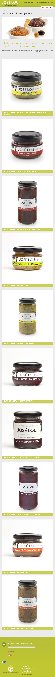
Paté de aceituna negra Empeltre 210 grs (22, 457)
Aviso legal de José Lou (14, 639)
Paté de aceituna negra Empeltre (19, 401)
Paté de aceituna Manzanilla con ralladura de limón (25, 113)
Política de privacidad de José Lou (25, 639)
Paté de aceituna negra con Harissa (20, 172)
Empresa (26, 2)
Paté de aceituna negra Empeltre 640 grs (22, 515)
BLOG (52, 2)
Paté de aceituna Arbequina (16, 572)
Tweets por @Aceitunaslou (6, 639)
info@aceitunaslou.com (27, 674)
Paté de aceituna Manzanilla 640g (19, 343)
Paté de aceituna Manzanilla (17, 286)
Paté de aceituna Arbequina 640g (18, 629)
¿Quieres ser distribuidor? (44, 2)
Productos (30, 2)
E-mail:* (9, 645)
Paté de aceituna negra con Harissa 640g (22, 229)
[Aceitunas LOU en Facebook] (5, 662)
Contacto (36, 2)
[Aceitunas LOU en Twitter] (3, 662)
